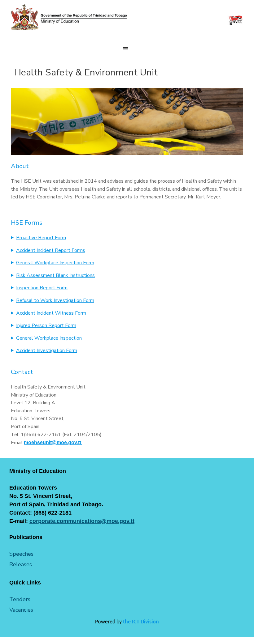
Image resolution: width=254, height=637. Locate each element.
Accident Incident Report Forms (50, 250)
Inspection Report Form (42, 287)
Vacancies (21, 610)
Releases (20, 564)
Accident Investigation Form (46, 350)
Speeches (21, 554)
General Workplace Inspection (49, 338)
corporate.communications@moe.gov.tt (81, 521)
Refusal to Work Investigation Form (55, 300)
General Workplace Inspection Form (55, 262)
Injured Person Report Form (46, 325)
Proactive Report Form (41, 237)
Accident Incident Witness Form (51, 313)
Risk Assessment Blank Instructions (55, 275)
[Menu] (127, 49)
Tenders (19, 599)
